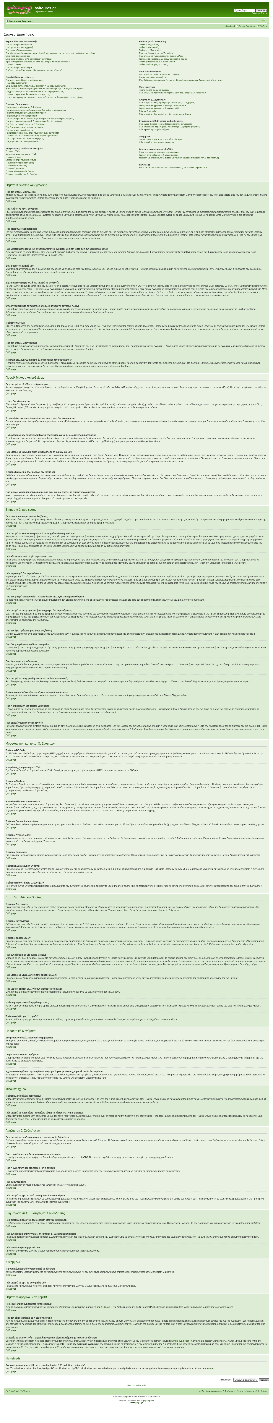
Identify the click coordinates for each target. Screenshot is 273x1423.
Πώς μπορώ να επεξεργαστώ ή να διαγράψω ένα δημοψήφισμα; (35, 121)
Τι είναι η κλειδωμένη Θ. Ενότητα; (21, 171)
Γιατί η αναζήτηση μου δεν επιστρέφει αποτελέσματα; (162, 105)
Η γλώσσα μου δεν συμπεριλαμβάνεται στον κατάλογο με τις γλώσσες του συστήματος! (45, 88)
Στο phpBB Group (101, 1307)
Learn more (208, 1368)
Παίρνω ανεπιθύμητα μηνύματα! (153, 77)
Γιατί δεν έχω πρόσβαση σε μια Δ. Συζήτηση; (26, 124)
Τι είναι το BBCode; (14, 151)
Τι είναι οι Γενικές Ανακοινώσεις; (20, 163)
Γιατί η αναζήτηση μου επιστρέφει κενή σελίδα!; (160, 108)
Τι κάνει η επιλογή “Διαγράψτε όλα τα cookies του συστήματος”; (34, 70)
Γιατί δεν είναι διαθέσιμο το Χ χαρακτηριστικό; (159, 155)
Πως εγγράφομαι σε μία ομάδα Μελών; (156, 53)
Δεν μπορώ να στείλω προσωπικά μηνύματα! (159, 74)
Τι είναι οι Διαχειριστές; (149, 44)
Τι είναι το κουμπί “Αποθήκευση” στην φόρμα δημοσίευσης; (32, 135)
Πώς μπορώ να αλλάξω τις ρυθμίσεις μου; (24, 80)
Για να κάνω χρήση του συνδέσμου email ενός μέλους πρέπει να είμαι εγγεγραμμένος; (44, 97)
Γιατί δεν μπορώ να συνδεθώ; (19, 44)
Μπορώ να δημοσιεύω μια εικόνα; (21, 160)
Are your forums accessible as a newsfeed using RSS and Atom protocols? (173, 167)
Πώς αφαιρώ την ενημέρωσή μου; (154, 129)
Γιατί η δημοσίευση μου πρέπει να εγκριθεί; (25, 138)
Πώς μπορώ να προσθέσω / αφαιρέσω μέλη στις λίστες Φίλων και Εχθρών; (173, 93)
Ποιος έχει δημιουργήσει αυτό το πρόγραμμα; (159, 152)
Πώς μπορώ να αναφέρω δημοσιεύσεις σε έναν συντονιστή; (32, 133)
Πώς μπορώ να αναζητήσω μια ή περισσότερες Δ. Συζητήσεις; (167, 102)
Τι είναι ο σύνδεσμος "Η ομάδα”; (153, 64)
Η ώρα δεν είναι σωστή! (16, 83)
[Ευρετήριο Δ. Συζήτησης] (20, 9)
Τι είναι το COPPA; (14, 64)
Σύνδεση (263, 26)
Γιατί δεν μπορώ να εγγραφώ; (19, 67)
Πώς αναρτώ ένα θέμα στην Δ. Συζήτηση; (24, 107)
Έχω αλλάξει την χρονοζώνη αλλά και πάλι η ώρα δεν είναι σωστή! (36, 86)
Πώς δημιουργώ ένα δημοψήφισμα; (21, 116)
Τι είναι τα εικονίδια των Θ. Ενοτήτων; (22, 174)
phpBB (127, 1397)
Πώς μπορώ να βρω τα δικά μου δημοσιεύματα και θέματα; (165, 114)
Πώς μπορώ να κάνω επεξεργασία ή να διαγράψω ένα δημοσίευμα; (36, 110)
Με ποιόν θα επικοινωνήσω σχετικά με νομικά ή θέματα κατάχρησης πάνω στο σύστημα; (179, 158)
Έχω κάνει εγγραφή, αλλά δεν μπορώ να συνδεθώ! (29, 59)
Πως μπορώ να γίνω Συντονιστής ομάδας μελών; (161, 56)
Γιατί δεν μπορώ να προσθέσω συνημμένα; (25, 127)
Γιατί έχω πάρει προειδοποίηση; (20, 130)
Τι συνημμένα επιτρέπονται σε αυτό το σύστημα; (160, 139)
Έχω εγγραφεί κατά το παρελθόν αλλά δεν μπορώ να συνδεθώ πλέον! (38, 62)
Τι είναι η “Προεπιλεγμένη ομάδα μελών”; (157, 62)
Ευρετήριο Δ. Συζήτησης (21, 21)
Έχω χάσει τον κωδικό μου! (18, 56)
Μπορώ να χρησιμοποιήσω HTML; (21, 154)
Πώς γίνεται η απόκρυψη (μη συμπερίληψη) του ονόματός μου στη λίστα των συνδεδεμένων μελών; (50, 53)
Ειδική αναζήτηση (259, 13)
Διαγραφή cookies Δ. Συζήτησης (220, 1391)
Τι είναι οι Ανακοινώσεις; (16, 165)
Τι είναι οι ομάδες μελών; (150, 50)
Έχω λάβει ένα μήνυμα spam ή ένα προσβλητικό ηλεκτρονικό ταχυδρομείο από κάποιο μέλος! (181, 80)
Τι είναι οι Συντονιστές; (149, 47)
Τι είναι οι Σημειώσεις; (15, 168)
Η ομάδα (200, 1391)
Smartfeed (230, 26)
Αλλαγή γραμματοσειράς (264, 20)
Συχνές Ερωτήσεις (247, 26)
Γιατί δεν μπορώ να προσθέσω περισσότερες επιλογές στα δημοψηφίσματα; (40, 118)
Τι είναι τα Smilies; (14, 157)
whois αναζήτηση (180, 1341)
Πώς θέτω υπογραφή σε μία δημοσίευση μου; (26, 113)
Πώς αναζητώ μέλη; (148, 111)
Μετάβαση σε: (226, 1380)
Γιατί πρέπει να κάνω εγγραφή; (19, 47)
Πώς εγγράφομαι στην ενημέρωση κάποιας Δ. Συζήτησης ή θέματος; (169, 127)
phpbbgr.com (148, 1401)
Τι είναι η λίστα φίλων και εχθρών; (154, 90)
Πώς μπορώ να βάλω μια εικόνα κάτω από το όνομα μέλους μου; (35, 91)
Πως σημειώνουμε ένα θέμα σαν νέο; (22, 141)
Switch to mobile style (136, 1385)
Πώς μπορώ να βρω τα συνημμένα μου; (157, 142)
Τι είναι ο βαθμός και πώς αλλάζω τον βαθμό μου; (28, 94)
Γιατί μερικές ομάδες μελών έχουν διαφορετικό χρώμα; (163, 59)
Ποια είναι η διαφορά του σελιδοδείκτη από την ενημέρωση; (165, 124)
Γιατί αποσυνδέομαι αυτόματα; (19, 50)
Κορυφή (12, 201)
